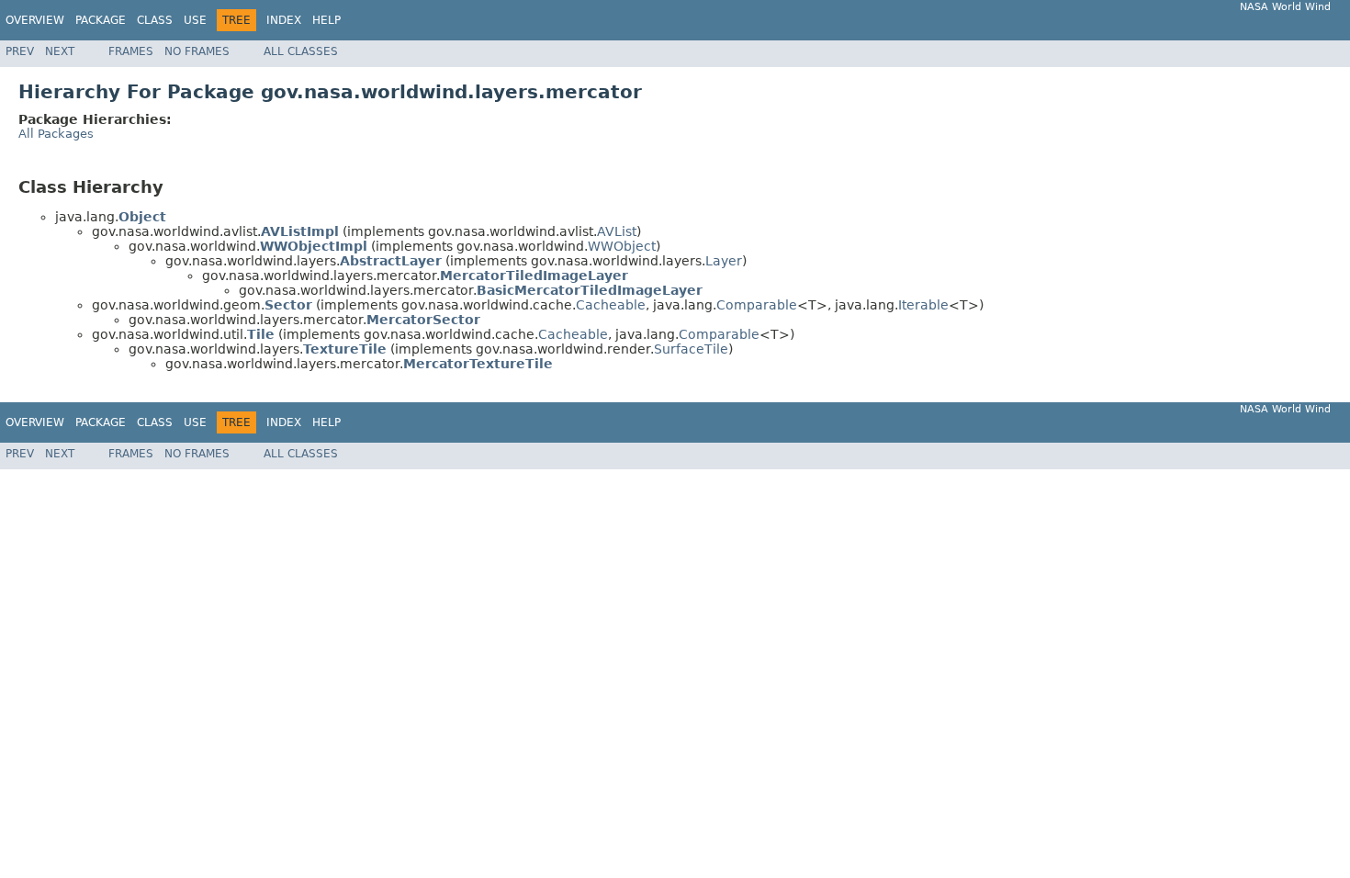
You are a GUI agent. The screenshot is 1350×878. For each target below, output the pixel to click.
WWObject (622, 246)
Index (283, 20)
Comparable (756, 305)
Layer (723, 260)
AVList (616, 231)
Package (100, 20)
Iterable (923, 305)
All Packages (56, 134)
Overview (35, 20)
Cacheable (611, 305)
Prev (20, 51)
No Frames (197, 51)
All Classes (301, 51)
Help (326, 20)
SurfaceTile (691, 349)
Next (59, 51)
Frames (130, 51)
